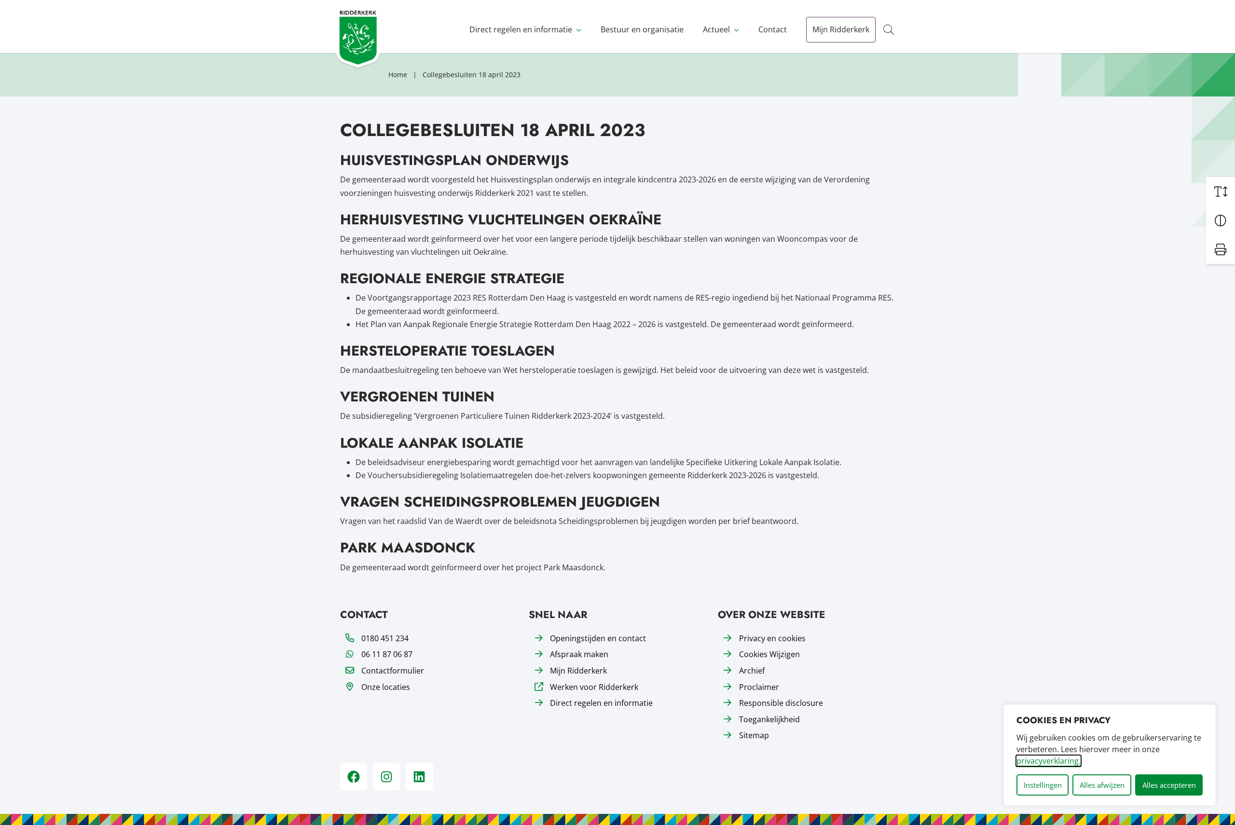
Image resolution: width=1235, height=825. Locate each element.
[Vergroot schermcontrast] (1220, 220)
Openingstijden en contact (598, 638)
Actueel (716, 29)
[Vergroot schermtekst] (1220, 191)
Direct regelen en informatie (520, 29)
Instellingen (1043, 785)
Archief (752, 670)
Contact (772, 29)
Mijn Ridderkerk (840, 29)
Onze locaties (385, 687)
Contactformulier (392, 670)
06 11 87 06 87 (386, 654)
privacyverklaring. (1048, 761)
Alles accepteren (1169, 785)
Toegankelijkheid (769, 719)
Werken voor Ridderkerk (594, 687)
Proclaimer (759, 687)
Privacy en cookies (772, 638)
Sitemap (754, 735)
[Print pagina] (1220, 249)
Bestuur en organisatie (642, 29)
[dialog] (1109, 755)
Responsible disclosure (781, 703)
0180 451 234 (385, 638)
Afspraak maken (579, 654)
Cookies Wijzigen (769, 654)
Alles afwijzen (1102, 785)
